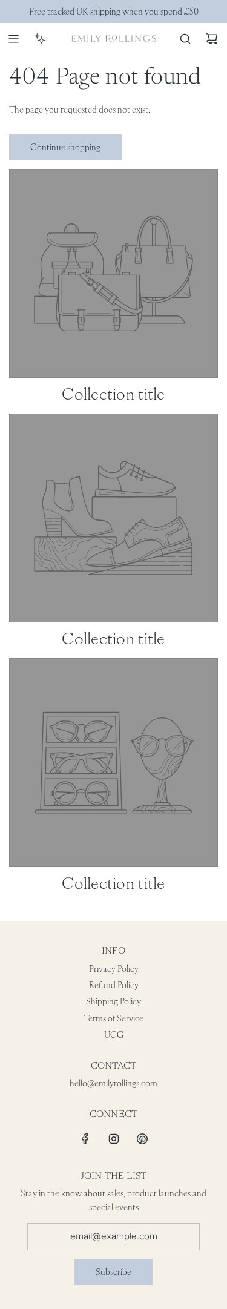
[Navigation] (13, 38)
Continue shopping (65, 147)
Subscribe (113, 1272)
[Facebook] (85, 1139)
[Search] (185, 38)
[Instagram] (113, 1139)
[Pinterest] (142, 1139)
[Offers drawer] (40, 38)
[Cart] (212, 38)
